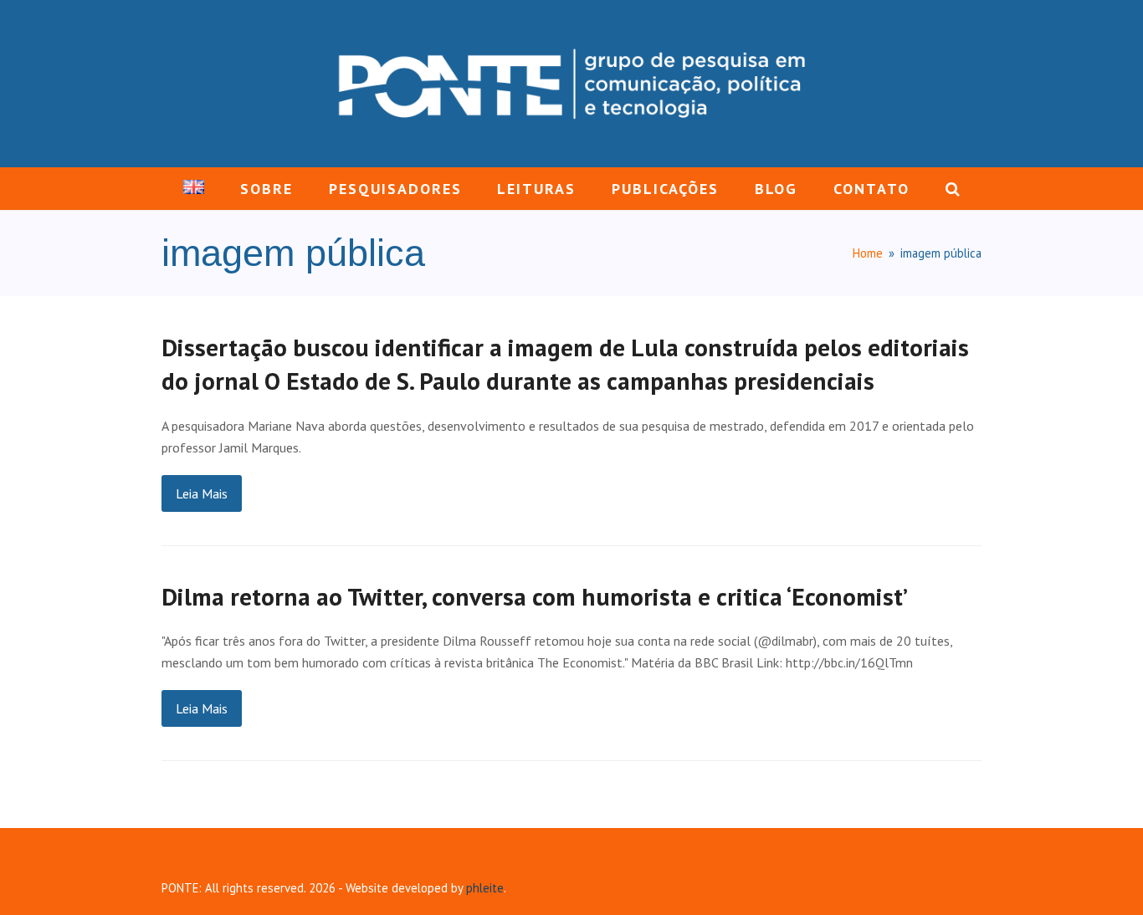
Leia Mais (202, 493)
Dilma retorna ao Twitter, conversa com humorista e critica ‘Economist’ (534, 596)
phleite (485, 888)
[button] (952, 189)
